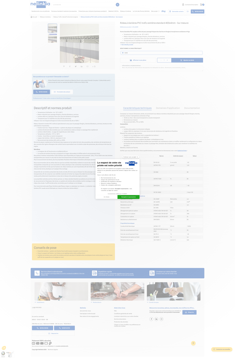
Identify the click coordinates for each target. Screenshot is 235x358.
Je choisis (106, 197)
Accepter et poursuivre (128, 197)
